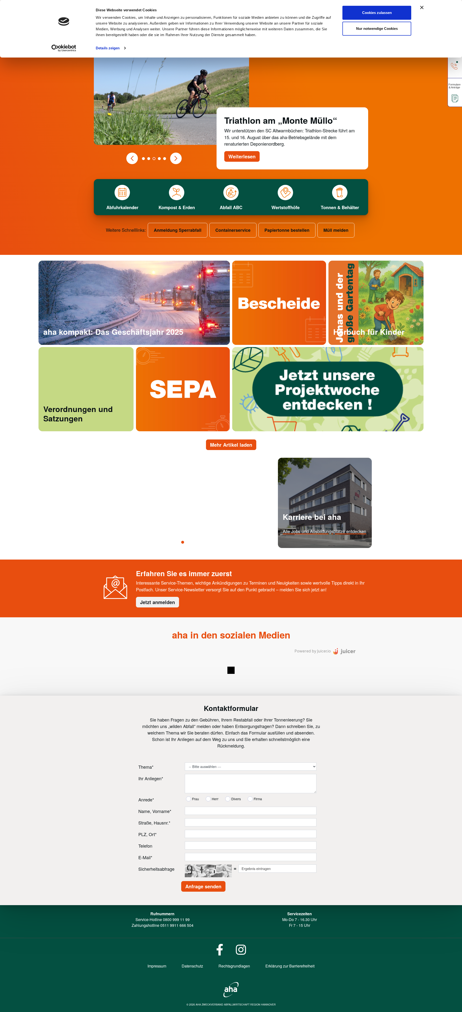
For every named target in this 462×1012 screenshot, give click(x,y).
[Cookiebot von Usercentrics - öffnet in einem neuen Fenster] (64, 48)
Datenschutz (192, 965)
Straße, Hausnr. (154, 822)
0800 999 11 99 (176, 919)
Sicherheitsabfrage (156, 868)
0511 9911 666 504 (176, 925)
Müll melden (335, 230)
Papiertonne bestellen (286, 230)
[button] (132, 158)
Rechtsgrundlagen (234, 965)
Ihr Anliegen (150, 778)
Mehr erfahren (296, 545)
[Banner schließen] (422, 7)
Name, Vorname (154, 811)
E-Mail (145, 857)
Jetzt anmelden (157, 601)
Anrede (146, 799)
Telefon (145, 845)
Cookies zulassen (377, 13)
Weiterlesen (242, 156)
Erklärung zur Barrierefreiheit (289, 965)
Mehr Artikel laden (231, 444)
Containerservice (232, 230)
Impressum (157, 965)
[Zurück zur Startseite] (231, 989)
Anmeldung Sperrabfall (177, 230)
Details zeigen (108, 48)
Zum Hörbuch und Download (360, 342)
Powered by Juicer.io (313, 650)
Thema (146, 766)
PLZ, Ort (147, 834)
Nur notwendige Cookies (377, 28)
